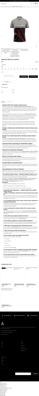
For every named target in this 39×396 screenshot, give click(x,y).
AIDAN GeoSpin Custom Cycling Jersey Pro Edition (31, 284)
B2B (1, 347)
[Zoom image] (36, 46)
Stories (22, 343)
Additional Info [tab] (9, 101)
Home (2, 6)
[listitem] (5, 52)
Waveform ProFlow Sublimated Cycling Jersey (6, 305)
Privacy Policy (23, 347)
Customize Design (33, 76)
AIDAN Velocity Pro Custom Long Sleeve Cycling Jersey (19, 284)
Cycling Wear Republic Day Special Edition (6, 284)
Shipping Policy (23, 350)
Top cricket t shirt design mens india (11, 180)
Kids (1, 345)
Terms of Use (23, 345)
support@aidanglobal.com (5, 334)
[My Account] (33, 3)
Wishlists (2, 360)
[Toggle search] (31, 3)
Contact (2, 364)
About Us (22, 341)
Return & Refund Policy (24, 348)
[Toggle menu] (37, 3)
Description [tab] (3, 101)
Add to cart (23, 76)
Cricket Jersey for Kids (8, 6)
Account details (3, 357)
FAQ (1, 362)
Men (1, 341)
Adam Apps (27, 379)
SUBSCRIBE (35, 373)
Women (2, 343)
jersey (31, 175)
